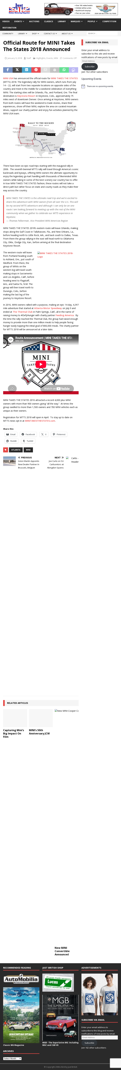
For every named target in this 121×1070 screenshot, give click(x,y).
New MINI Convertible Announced (62, 951)
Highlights (41, 58)
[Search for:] (102, 33)
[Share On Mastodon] (73, 70)
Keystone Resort (26, 95)
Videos (5, 21)
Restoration (9, 27)
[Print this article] (55, 70)
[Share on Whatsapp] (64, 70)
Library (62, 21)
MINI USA (8, 78)
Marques (75, 21)
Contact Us (49, 33)
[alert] (99, 86)
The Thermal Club (23, 311)
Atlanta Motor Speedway (48, 308)
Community (7, 33)
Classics (48, 21)
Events (18, 21)
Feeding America (65, 315)
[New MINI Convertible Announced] (67, 827)
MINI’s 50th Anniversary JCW (39, 731)
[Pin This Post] (36, 70)
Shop (34, 33)
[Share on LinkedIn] (26, 70)
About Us (66, 33)
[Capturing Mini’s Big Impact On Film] (15, 718)
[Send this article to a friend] (45, 70)
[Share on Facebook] (8, 70)
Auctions (34, 21)
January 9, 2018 (15, 58)
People (91, 21)
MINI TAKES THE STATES (64, 78)
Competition (109, 21)
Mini (28, 449)
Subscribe (90, 66)
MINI (56, 58)
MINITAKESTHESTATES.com (40, 420)
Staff (28, 58)
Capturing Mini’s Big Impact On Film (13, 733)
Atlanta (15, 449)
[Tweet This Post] (17, 70)
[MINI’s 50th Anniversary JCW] (41, 718)
